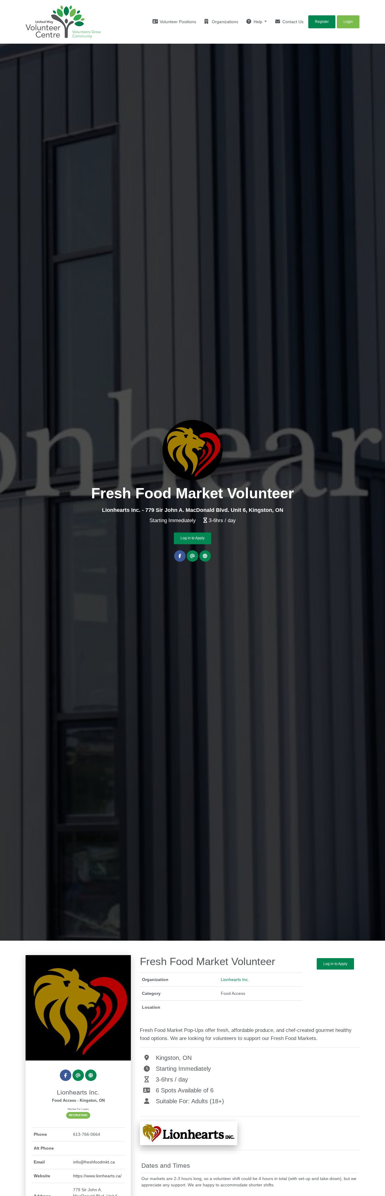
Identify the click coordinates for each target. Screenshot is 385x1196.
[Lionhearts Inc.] (78, 1008)
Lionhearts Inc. (235, 979)
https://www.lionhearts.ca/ (97, 1175)
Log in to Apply (192, 538)
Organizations (224, 21)
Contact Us (292, 21)
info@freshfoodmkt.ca (94, 1162)
